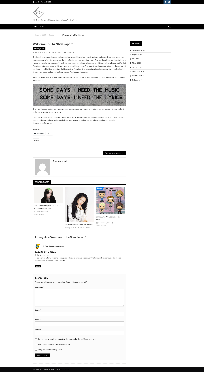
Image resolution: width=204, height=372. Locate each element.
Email (38, 320)
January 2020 (137, 67)
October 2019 (137, 80)
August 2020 (137, 55)
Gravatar (62, 261)
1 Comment (70, 52)
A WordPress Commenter (53, 246)
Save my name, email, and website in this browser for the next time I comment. (67, 339)
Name (38, 310)
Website (38, 329)
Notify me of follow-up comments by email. (54, 344)
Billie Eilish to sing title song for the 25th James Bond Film (48, 207)
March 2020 (136, 63)
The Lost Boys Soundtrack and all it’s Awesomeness (115, 153)
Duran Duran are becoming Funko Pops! (108, 218)
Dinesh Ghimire (65, 369)
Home (42, 27)
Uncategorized (39, 49)
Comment (39, 287)
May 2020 (136, 59)
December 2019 (138, 71)
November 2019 (138, 76)
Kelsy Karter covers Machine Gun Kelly (79, 224)
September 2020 (138, 50)
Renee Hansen (39, 214)
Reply (38, 266)
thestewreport (56, 52)
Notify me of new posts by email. (50, 350)
